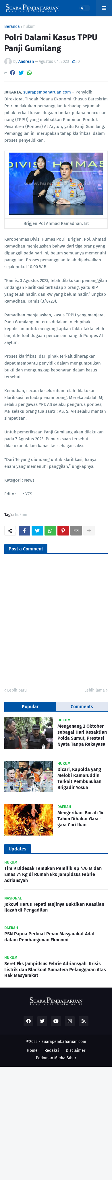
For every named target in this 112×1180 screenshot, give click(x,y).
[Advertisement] (56, 1123)
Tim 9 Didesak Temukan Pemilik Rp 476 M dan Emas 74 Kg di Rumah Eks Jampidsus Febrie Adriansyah (53, 874)
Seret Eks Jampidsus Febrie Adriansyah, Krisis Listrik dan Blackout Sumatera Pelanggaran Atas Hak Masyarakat (55, 969)
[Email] (76, 531)
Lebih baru (17, 690)
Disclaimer (75, 1050)
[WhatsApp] (29, 72)
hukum (29, 27)
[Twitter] (21, 72)
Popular (30, 706)
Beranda (12, 27)
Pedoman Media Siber (56, 1058)
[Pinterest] (63, 531)
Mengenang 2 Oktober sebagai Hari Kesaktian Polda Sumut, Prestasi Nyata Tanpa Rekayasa (82, 735)
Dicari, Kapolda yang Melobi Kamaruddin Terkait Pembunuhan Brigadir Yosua (79, 778)
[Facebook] (12, 72)
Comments (82, 706)
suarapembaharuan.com (47, 92)
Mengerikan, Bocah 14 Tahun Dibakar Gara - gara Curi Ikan (80, 818)
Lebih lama (94, 690)
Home (32, 1050)
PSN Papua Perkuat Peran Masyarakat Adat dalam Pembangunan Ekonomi (49, 937)
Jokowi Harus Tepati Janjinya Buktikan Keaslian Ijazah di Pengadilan (54, 907)
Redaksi (52, 1050)
